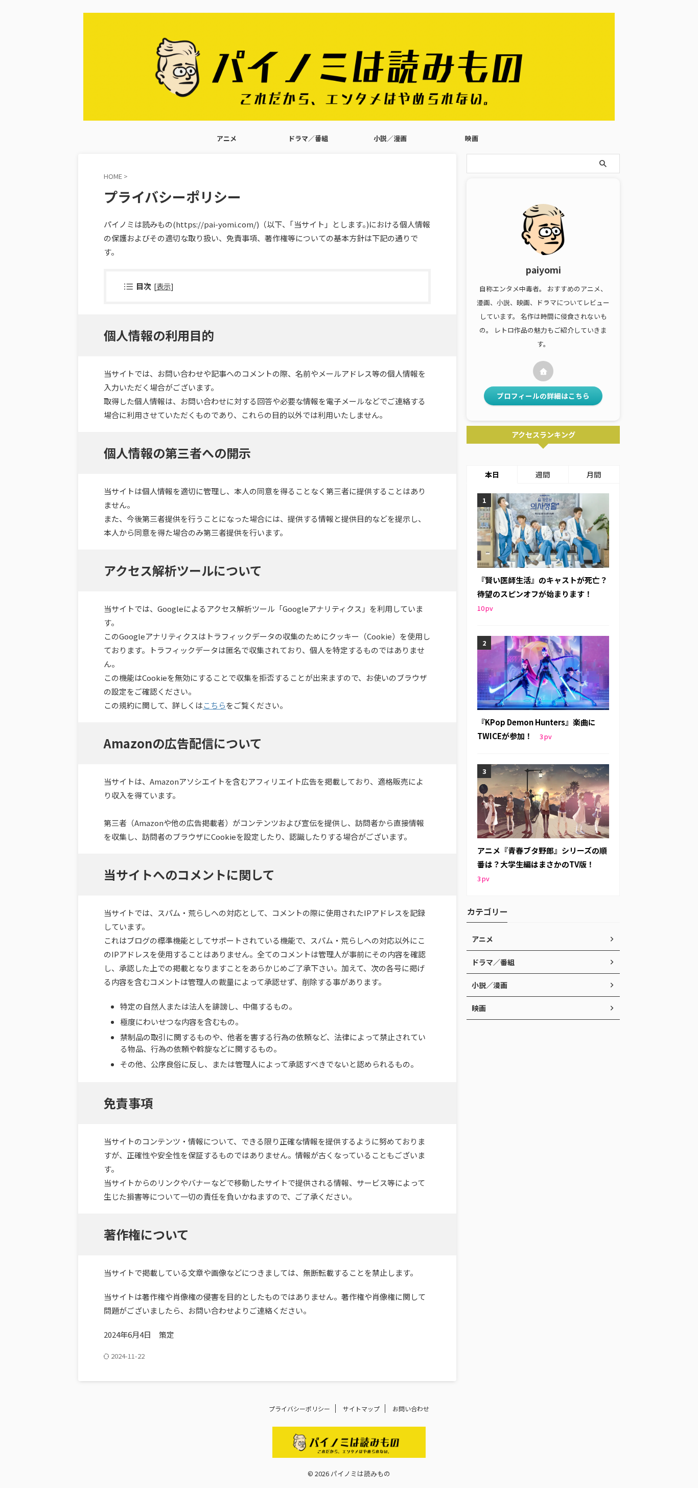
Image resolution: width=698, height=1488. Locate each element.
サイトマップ (361, 1408)
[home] (543, 371)
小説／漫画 (390, 138)
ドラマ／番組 (308, 138)
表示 (163, 286)
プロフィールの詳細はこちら (543, 396)
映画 (471, 138)
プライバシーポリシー (299, 1408)
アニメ (227, 138)
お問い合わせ (410, 1408)
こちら (214, 705)
